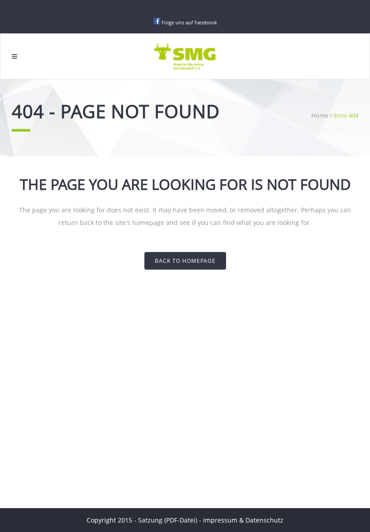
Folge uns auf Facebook (189, 22)
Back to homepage (185, 261)
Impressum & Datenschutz (243, 520)
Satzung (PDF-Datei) (168, 520)
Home (319, 115)
